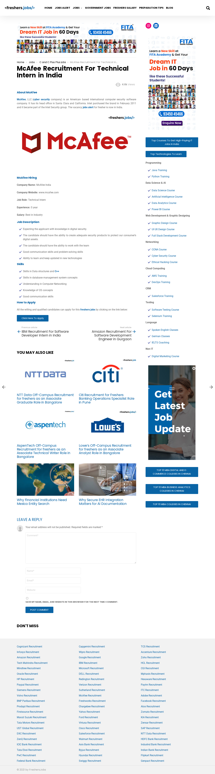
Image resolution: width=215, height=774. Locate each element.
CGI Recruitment (150, 668)
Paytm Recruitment (151, 684)
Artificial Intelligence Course (167, 196)
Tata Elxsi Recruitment (29, 749)
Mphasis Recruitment (152, 673)
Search (208, 8)
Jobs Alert (62, 8)
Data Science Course (163, 190)
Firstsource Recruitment (30, 711)
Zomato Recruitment (152, 711)
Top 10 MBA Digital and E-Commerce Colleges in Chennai (172, 471)
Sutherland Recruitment (92, 690)
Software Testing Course (165, 309)
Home (48, 8)
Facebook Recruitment (153, 700)
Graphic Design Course (164, 223)
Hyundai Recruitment (90, 755)
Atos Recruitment (150, 706)
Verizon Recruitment (90, 684)
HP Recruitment (25, 679)
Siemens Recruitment (28, 690)
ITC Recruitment (150, 690)
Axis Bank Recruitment (91, 744)
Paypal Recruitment (28, 684)
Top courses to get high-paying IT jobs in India (171, 142)
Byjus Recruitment (89, 749)
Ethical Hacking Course (164, 262)
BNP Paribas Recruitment (31, 700)
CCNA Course (159, 249)
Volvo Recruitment (27, 695)
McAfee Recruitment (90, 695)
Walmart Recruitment (90, 739)
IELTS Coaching (160, 342)
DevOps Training (161, 282)
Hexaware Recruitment (153, 679)
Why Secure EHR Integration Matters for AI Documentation (103, 502)
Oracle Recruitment (27, 673)
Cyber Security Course (164, 255)
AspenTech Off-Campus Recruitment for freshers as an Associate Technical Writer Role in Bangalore (43, 451)
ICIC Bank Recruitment (29, 744)
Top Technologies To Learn (166, 154)
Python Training (160, 176)
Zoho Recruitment (151, 657)
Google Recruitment (90, 657)
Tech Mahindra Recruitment (32, 662)
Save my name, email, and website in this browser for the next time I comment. (71, 601)
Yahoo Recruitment (89, 711)
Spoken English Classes (165, 329)
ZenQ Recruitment (27, 739)
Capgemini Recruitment (92, 646)
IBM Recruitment (88, 662)
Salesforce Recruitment (92, 733)
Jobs (76, 8)
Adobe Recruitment (151, 695)
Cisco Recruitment (89, 728)
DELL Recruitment (89, 673)
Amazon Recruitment (28, 657)
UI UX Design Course (163, 229)
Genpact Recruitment (152, 760)
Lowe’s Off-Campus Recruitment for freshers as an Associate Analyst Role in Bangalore (105, 449)
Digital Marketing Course (165, 356)
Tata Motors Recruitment (30, 722)
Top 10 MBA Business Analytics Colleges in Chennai (171, 488)
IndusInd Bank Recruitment (156, 744)
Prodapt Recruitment (28, 706)
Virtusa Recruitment (90, 722)
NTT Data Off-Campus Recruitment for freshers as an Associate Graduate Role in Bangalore (45, 399)
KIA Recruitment (150, 717)
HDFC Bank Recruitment (154, 739)
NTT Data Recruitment (153, 733)
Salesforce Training (162, 296)
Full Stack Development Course (169, 235)
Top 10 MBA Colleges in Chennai (172, 504)
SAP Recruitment (150, 728)
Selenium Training (162, 316)
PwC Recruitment (26, 755)
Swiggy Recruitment (90, 760)
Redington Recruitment (91, 679)
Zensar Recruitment (152, 722)
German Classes (161, 336)
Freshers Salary (125, 8)
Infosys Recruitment (28, 652)
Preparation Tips (151, 8)
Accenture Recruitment (153, 652)
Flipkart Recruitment (152, 755)
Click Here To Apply (33, 318)
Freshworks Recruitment (92, 700)
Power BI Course (161, 209)
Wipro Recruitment (89, 652)
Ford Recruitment (88, 717)
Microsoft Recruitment (91, 668)
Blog (169, 8)
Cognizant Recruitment (29, 646)
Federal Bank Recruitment (31, 760)
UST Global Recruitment (30, 728)
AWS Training (159, 275)
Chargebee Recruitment (92, 706)
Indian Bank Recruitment (154, 749)
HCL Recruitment (150, 662)
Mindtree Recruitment (29, 668)
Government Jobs (98, 8)
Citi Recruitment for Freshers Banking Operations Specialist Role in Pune (106, 399)
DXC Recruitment (26, 733)
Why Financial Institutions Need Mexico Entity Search (42, 502)
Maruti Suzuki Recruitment (31, 717)
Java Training (159, 170)
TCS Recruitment (150, 646)
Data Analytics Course (164, 203)
